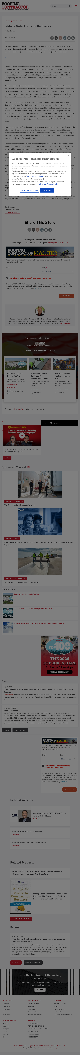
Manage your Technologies (29, 190)
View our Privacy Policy (48, 184)
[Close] (68, 155)
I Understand (47, 190)
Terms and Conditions (35, 176)
